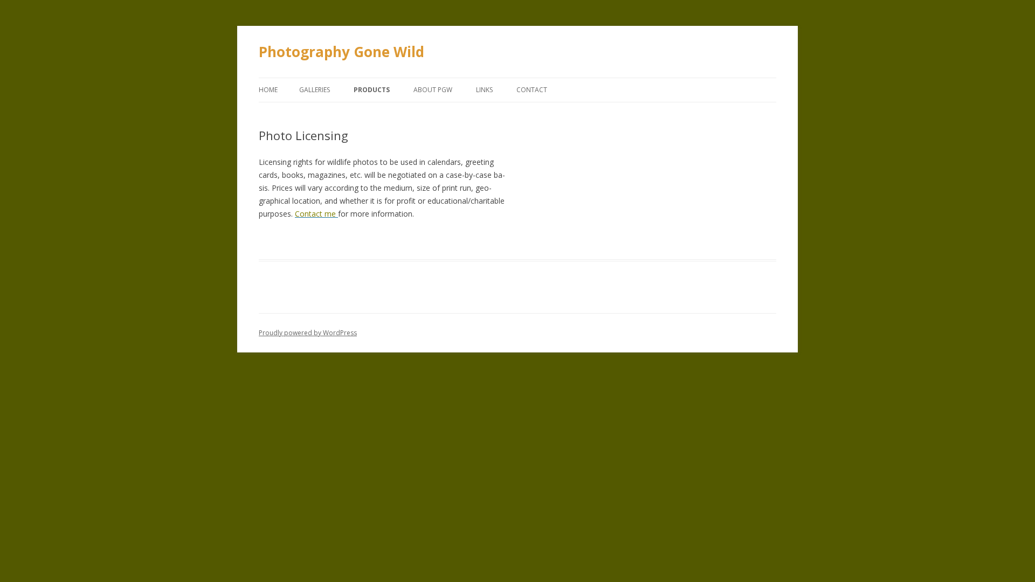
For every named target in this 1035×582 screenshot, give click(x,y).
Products (372, 89)
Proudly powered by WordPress (308, 332)
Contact (531, 89)
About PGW (432, 89)
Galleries (314, 89)
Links (484, 89)
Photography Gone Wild (341, 51)
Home (268, 89)
